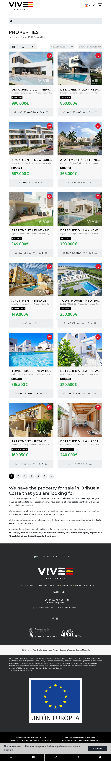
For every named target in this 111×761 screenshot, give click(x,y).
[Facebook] (53, 619)
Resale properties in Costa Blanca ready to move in (31, 740)
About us (36, 585)
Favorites (58, 592)
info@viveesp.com (55, 602)
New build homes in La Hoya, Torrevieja (80, 737)
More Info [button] (8, 750)
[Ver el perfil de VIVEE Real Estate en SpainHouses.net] (55, 556)
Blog (77, 585)
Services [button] (66, 585)
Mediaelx (86, 650)
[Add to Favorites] (49, 55)
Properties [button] (51, 585)
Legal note (47, 650)
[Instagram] (57, 619)
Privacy (56, 650)
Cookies (63, 650)
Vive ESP (22, 6)
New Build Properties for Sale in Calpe (31, 737)
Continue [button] (97, 748)
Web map (71, 650)
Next (50, 68)
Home (24, 585)
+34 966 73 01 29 (55, 600)
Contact (88, 585)
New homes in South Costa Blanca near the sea (80, 740)
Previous (12, 68)
